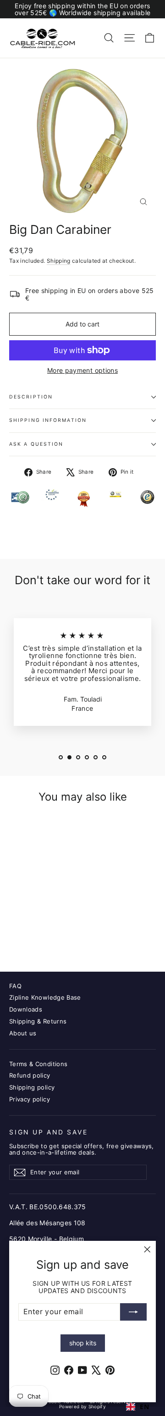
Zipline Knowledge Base (45, 997)
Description (31, 397)
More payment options (82, 370)
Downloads (25, 1009)
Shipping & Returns (37, 1021)
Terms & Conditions (38, 1064)
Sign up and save (48, 1132)
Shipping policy (32, 1087)
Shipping (59, 260)
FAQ (15, 986)
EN (144, 1406)
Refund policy (29, 1075)
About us (23, 1033)
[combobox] (137, 1407)
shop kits (82, 1343)
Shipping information (48, 420)
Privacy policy (29, 1099)
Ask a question (36, 444)
